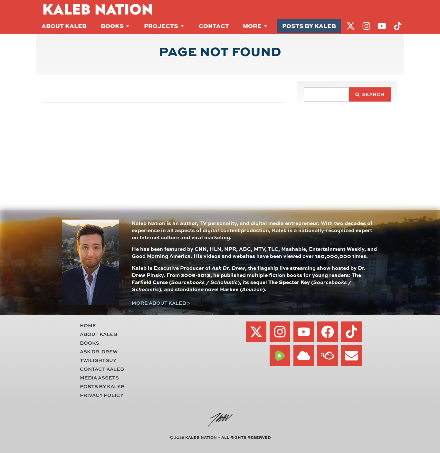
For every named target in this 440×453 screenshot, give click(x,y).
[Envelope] (351, 355)
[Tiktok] (351, 331)
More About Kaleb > (161, 303)
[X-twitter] (256, 331)
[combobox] (326, 94)
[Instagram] (280, 331)
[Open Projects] (182, 26)
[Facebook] (327, 331)
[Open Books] (127, 26)
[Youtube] (303, 331)
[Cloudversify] (327, 355)
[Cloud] (303, 355)
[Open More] (265, 26)
